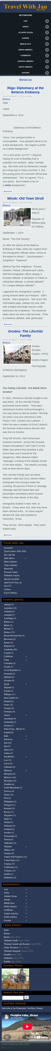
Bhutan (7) (8, 628)
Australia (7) (9, 614)
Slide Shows (9, 558)
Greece (7, 715)
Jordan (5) (8, 753)
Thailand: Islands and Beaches (17, 943)
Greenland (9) (10, 718)
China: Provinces (11, 947)
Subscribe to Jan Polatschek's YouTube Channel (22, 1008)
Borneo (7, 933)
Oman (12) (8, 794)
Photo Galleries (10, 561)
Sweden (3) (9, 832)
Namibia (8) (9, 784)
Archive (7, 589)
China (6, 659)
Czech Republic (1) (12, 670)
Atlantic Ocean (25, 32)
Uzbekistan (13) (11, 867)
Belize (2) (8, 625)
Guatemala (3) (10, 721)
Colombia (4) (9, 663)
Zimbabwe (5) (10, 877)
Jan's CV (8, 585)
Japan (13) (8, 749)
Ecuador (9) (9, 680)
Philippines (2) (10, 801)
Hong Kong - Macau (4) (14, 728)
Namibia (7, 954)
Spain (6, 929)
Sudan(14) (8, 822)
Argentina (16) (10, 607)
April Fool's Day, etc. (13, 582)
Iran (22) (7, 742)
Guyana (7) (9, 725)
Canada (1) (8, 652)
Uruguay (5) (9, 863)
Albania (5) (9, 604)
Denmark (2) (9, 673)
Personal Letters (11, 572)
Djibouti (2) (9, 676)
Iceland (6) (8, 732)
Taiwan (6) (8, 839)
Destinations (25, 15)
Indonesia (8, 739)
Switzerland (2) (10, 836)
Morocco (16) (10, 777)
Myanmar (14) (10, 780)
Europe (25, 38)
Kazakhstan (9, 756)
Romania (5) (9, 808)
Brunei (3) (9, 642)
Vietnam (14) (9, 870)
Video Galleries (10, 565)
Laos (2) (7, 760)
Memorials (8, 568)
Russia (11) (9, 811)
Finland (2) (8, 701)
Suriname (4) (9, 825)
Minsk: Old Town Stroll (25, 198)
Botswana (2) (10, 639)
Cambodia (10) (10, 649)
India (6, 735)
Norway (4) (9, 791)
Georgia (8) (9, 708)
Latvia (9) (8, 763)
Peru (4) (7, 797)
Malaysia (8, 770)
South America (26, 67)
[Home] (25, 10)
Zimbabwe (8, 957)
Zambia (7, 961)
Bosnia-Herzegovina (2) (14, 635)
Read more (8, 191)
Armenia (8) (9, 611)
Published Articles (12, 575)
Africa (25, 27)
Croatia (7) (8, 666)
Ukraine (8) (9, 853)
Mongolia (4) (9, 773)
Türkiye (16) (9, 849)
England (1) (9, 687)
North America (25, 50)
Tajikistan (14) (10, 842)
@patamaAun (8, 1048)
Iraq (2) (7, 746)
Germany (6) (9, 711)
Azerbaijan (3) (10, 618)
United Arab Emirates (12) (15, 856)
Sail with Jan (9, 554)
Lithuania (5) (9, 766)
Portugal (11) (9, 804)
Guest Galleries (10, 592)
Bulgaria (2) (9, 645)
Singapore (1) (10, 815)
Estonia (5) (8, 690)
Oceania (25, 73)
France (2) (8, 704)
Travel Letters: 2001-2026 (15, 551)
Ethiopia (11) (9, 694)
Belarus (6, 99)
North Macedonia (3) (13, 787)
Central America (26, 61)
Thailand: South (11, 940)
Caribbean (26, 55)
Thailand (8, 846)
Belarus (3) (8, 621)
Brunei (7, 936)
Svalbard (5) (9, 829)
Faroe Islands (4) (11, 697)
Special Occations (11, 578)
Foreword (8, 547)
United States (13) (11, 860)
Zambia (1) (8, 873)
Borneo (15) (10, 632)
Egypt (6, 683)
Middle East (25, 44)
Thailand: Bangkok (12, 950)
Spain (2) (8, 818)
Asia (25, 21)
